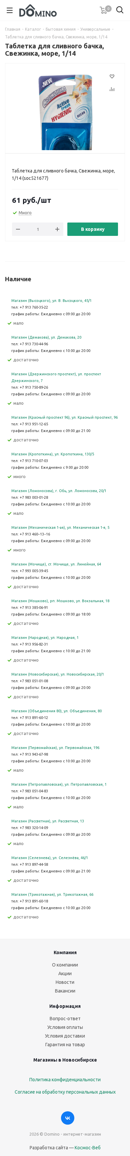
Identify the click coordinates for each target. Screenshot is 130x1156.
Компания (65, 952)
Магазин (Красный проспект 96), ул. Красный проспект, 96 (64, 417)
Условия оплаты (65, 1027)
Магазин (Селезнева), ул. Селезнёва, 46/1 (49, 858)
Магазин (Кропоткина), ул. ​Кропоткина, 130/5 (52, 454)
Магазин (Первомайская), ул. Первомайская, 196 (55, 748)
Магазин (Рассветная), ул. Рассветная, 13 (47, 821)
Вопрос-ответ (65, 1018)
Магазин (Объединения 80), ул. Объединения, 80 (56, 711)
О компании (65, 965)
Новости (65, 982)
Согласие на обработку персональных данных (65, 1092)
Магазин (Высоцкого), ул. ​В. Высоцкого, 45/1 (51, 301)
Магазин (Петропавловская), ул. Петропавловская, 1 (59, 784)
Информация (65, 1006)
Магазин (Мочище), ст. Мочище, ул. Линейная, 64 (56, 564)
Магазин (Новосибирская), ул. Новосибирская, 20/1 (57, 674)
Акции (65, 973)
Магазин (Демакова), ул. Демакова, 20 (46, 337)
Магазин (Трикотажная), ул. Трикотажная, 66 (52, 894)
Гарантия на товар (65, 1044)
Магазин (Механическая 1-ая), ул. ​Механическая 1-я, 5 (60, 527)
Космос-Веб (88, 1147)
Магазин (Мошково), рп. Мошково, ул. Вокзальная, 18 (60, 601)
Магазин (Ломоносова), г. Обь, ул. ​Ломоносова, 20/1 (58, 491)
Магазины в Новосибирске (65, 1060)
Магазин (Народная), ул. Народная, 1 (45, 638)
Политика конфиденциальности (65, 1079)
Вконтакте (67, 1118)
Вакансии (65, 991)
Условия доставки (65, 1036)
